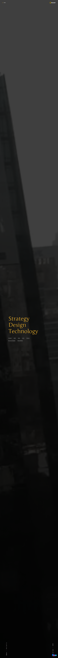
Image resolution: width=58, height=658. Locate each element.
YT (6, 644)
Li (6, 642)
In (6, 647)
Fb (6, 648)
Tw (6, 645)
